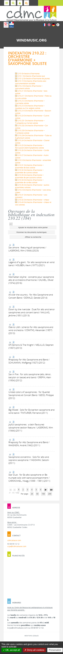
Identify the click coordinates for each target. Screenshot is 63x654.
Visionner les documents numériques (31, 232)
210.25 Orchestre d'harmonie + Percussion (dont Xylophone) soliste (29, 146)
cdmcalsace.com (14, 540)
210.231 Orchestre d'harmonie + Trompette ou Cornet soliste (30, 121)
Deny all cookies (35, 650)
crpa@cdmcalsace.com (16, 546)
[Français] (44, 24)
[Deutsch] (53, 24)
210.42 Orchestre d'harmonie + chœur (33, 200)
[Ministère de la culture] (11, 25)
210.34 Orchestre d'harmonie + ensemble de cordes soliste (29, 181)
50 (37, 494)
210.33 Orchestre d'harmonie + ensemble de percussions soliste (29, 176)
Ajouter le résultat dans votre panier (33, 227)
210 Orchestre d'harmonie (29, 73)
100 (43, 494)
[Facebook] (57, 24)
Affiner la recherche (33, 237)
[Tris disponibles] (11, 224)
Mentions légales (31, 636)
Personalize (55, 650)
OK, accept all (12, 650)
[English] (49, 24)
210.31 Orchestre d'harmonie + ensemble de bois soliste (29, 166)
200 (49, 494)
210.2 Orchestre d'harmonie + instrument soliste (28, 87)
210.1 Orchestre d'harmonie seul (31, 76)
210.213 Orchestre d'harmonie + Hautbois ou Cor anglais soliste (30, 107)
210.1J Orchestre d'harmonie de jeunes (34, 78)
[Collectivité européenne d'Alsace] (6, 25)
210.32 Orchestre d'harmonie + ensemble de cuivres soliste (29, 171)
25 (32, 494)
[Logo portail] (31, 13)
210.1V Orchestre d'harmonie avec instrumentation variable (30, 82)
